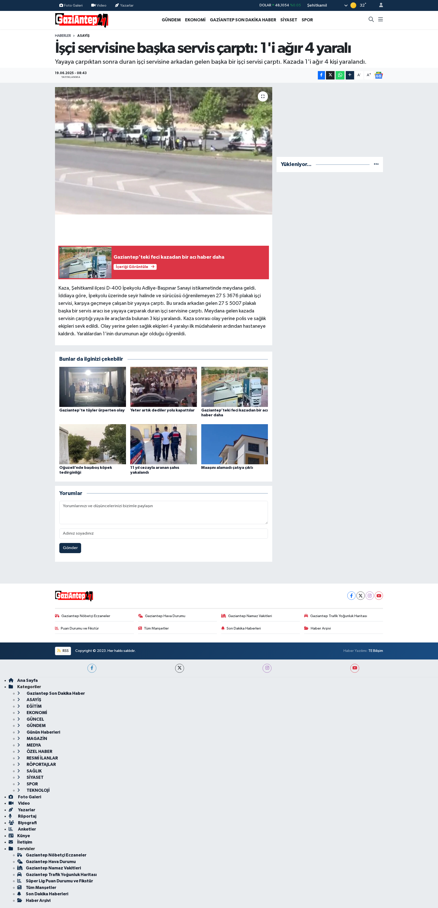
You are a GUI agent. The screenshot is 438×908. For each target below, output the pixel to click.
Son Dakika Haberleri (244, 628)
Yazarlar (127, 5)
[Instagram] (370, 595)
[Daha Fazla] (350, 75)
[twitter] (179, 668)
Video (101, 5)
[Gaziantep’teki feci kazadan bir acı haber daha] (234, 387)
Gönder (70, 548)
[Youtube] (379, 595)
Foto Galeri (73, 5)
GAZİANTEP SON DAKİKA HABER (243, 20)
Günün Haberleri (43, 732)
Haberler (63, 36)
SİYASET (288, 20)
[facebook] (91, 668)
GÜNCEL (35, 719)
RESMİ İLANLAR (42, 758)
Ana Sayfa (27, 680)
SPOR (307, 20)
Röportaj (26, 816)
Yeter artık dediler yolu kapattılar (162, 410)
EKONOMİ (195, 20)
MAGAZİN (36, 738)
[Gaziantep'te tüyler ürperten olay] (92, 387)
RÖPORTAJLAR (41, 764)
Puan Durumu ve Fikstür (80, 628)
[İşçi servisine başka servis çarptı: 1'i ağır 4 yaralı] (163, 150)
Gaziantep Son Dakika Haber (55, 693)
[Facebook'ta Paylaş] (321, 75)
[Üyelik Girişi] (379, 5)
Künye (23, 836)
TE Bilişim (375, 651)
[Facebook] (351, 595)
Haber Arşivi (321, 628)
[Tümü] (376, 164)
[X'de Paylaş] (330, 75)
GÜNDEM (171, 20)
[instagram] (267, 668)
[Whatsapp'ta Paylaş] (340, 75)
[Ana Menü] (380, 20)
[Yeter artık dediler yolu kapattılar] (163, 387)
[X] (360, 595)
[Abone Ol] (378, 75)
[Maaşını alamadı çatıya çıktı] (234, 444)
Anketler (26, 829)
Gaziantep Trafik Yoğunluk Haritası (338, 616)
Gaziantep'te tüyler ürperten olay (92, 410)
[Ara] (371, 20)
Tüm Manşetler (156, 628)
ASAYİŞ (83, 36)
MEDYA (33, 745)
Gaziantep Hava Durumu (165, 616)
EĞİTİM (34, 706)
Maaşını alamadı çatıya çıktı (227, 468)
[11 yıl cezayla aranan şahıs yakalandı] (163, 444)
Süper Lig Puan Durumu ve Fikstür (59, 881)
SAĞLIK (34, 771)
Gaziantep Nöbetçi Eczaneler (85, 616)
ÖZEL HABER (39, 751)
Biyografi (27, 823)
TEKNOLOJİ (38, 790)
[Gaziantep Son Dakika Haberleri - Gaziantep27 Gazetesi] (81, 19)
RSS (65, 651)
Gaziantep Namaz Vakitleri (250, 616)
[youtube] (354, 668)
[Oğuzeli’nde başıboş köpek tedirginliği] (92, 444)
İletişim (24, 842)
